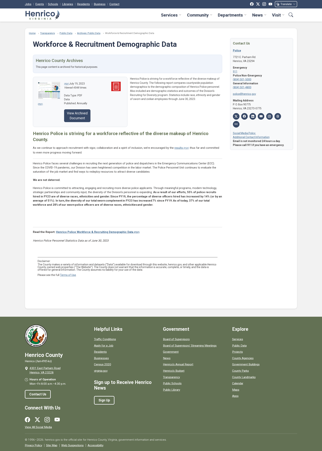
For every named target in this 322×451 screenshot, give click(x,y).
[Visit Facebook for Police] (244, 116)
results (178, 148)
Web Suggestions (72, 445)
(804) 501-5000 (242, 79)
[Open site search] (291, 15)
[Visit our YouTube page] (57, 420)
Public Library (171, 389)
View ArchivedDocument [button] (77, 115)
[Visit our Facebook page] (27, 420)
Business (99, 4)
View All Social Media (38, 427)
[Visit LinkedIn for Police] (252, 116)
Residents (83, 4)
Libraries (67, 4)
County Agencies (243, 358)
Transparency (47, 33)
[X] (258, 4)
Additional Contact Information (251, 137)
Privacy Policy (33, 445)
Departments (230, 15)
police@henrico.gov (244, 93)
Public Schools (172, 383)
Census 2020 (102, 364)
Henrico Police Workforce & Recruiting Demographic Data (94, 232)
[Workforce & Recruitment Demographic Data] (66, 83)
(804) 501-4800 (242, 87)
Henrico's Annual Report (178, 364)
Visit (276, 15)
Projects (237, 352)
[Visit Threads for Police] (277, 116)
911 (235, 71)
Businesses (101, 358)
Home (32, 33)
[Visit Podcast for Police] (236, 124)
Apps (235, 396)
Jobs (28, 4)
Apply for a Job (103, 345)
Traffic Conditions (105, 339)
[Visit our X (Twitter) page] (37, 420)
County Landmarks (244, 377)
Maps (235, 389)
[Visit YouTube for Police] (261, 116)
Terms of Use (68, 274)
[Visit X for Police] (236, 116)
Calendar (237, 383)
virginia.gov (101, 370)
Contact (114, 4)
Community (198, 15)
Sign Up (104, 400)
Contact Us (37, 394)
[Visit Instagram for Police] (269, 116)
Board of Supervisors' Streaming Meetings (190, 345)
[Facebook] (252, 4)
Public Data (66, 33)
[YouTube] (270, 4)
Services (169, 15)
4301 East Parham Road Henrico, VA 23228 (45, 370)
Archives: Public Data (88, 33)
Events (39, 4)
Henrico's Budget (173, 370)
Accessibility (95, 445)
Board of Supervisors (176, 339)
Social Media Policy (244, 133)
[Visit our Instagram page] (47, 420)
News (257, 15)
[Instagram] (264, 4)
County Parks (240, 370)
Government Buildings (246, 364)
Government (171, 352)
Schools (53, 4)
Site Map (51, 445)
